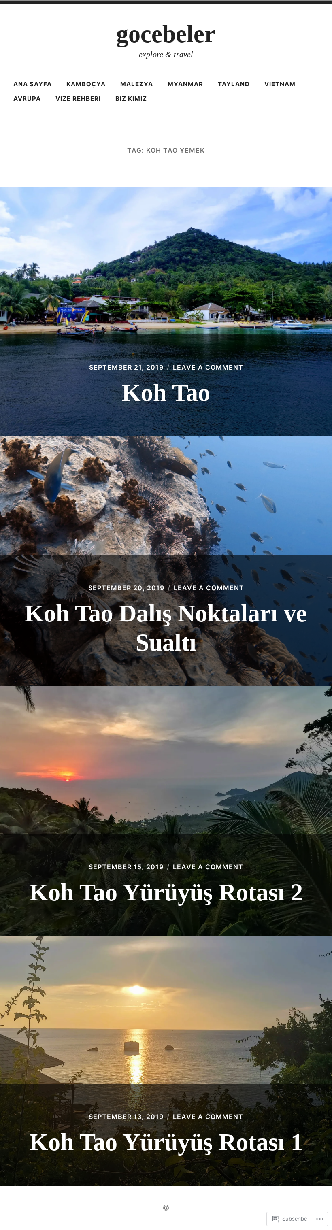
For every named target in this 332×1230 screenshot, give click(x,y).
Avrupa (27, 98)
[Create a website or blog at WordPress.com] (166, 1207)
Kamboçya (86, 84)
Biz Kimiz (131, 98)
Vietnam (280, 84)
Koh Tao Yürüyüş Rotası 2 (166, 892)
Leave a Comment (208, 367)
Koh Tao (166, 392)
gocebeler (165, 34)
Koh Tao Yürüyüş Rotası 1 (166, 1142)
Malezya (136, 84)
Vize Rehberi (78, 98)
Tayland (234, 84)
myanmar (185, 84)
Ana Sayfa (32, 84)
